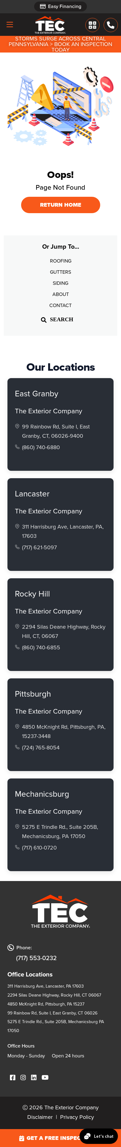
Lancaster (32, 494)
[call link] (111, 24)
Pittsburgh (33, 694)
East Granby (36, 393)
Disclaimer (40, 1117)
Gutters (60, 272)
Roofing (60, 261)
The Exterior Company (48, 411)
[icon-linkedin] (34, 1078)
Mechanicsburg (42, 794)
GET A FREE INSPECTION (61, 1138)
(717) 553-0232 (36, 958)
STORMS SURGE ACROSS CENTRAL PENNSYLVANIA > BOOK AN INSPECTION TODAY (60, 44)
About (60, 294)
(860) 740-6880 (41, 447)
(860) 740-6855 (41, 647)
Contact (60, 305)
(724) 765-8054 (41, 748)
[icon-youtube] (45, 1078)
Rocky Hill (32, 594)
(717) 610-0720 (39, 848)
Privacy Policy (77, 1117)
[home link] (50, 24)
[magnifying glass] (43, 319)
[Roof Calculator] (92, 24)
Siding (60, 283)
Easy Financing (64, 6)
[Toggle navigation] (9, 24)
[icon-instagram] (23, 1078)
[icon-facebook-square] (13, 1078)
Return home (60, 205)
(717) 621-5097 (39, 547)
